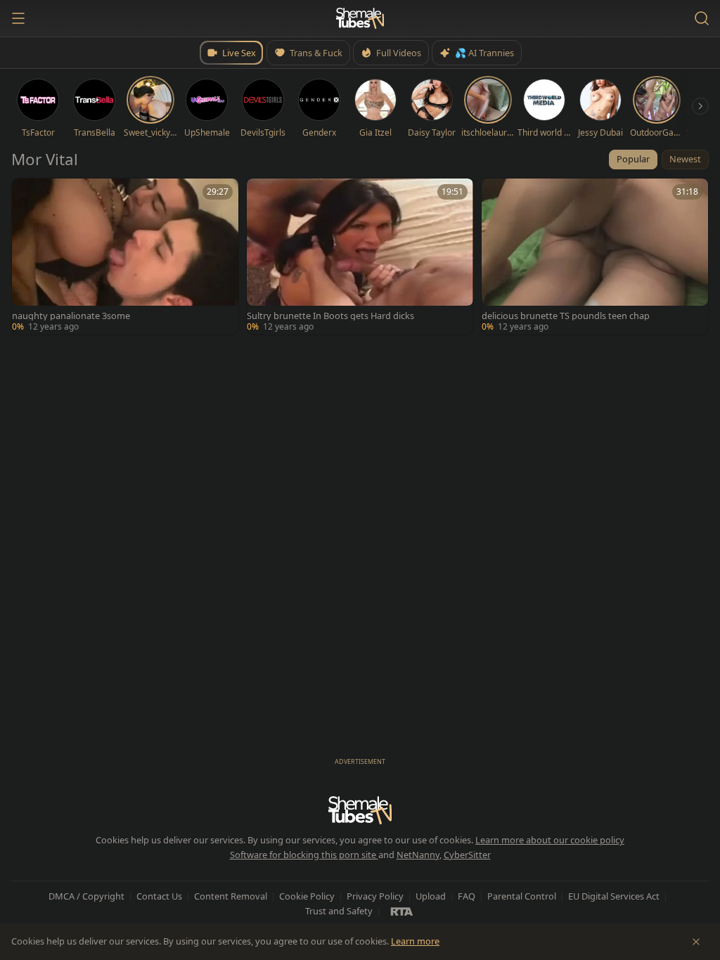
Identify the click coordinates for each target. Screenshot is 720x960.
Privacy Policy (375, 896)
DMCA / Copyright (86, 896)
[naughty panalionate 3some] (125, 257)
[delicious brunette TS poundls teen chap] (595, 257)
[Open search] (701, 18)
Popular (633, 159)
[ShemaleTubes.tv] (360, 18)
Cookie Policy (307, 896)
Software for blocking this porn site (304, 854)
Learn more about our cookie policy (549, 839)
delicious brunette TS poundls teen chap (566, 315)
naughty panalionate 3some (71, 315)
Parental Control (521, 896)
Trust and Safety (339, 910)
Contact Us (159, 896)
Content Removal (230, 896)
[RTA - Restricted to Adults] (402, 911)
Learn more (415, 941)
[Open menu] (18, 18)
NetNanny (418, 854)
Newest (685, 159)
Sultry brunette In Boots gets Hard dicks (330, 315)
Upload (431, 896)
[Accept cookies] (696, 941)
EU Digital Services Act (614, 896)
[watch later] (27, 194)
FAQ (466, 896)
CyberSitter (467, 854)
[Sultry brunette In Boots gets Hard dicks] (360, 257)
